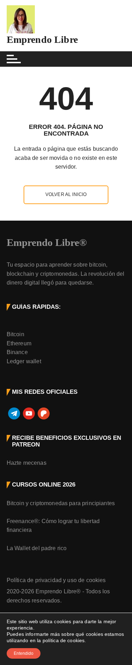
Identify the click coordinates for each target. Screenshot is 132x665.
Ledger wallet (24, 361)
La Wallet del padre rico (37, 548)
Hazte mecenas (26, 463)
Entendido (23, 653)
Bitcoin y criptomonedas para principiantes (61, 503)
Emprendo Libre (42, 39)
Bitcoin (15, 334)
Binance (17, 352)
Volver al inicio (66, 194)
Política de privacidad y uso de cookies (56, 580)
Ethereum (19, 343)
